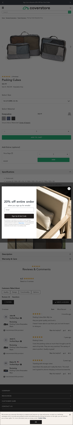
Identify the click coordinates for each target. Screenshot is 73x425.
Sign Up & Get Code (19, 216)
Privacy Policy (21, 222)
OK (36, 422)
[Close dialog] (69, 188)
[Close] (70, 415)
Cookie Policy (42, 418)
